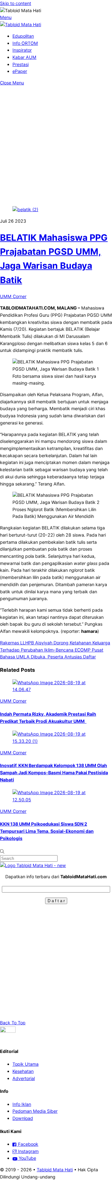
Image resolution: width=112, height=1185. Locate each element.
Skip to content (15, 3)
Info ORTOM (25, 43)
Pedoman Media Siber (35, 1111)
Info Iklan (21, 1104)
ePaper (19, 71)
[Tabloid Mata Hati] (20, 24)
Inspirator (22, 50)
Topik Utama (25, 1064)
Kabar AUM (24, 57)
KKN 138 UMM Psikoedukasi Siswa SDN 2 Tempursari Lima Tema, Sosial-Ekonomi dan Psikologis (47, 831)
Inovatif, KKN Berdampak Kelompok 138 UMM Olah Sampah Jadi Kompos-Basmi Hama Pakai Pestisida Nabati (54, 772)
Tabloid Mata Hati (55, 1169)
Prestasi (20, 64)
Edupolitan (23, 36)
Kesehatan (23, 1071)
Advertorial (23, 1078)
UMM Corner (13, 296)
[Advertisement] (56, 146)
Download (22, 1118)
